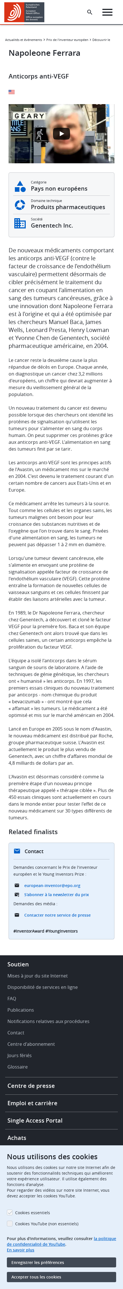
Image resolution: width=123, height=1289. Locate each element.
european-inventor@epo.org (52, 885)
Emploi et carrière (32, 1103)
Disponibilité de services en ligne (42, 987)
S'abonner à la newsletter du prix (56, 894)
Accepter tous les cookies (36, 1277)
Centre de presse (31, 1086)
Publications (20, 1010)
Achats (16, 1138)
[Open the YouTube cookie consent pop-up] (61, 133)
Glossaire (17, 1067)
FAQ (11, 998)
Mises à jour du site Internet (37, 976)
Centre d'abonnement (31, 1044)
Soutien (18, 964)
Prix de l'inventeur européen (67, 40)
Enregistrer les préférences (37, 1262)
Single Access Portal (35, 1120)
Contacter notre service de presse (57, 915)
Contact (15, 1033)
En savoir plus (20, 1250)
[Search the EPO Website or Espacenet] (90, 12)
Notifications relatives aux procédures (48, 1021)
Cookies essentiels (32, 1212)
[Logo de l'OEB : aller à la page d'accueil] (26, 12)
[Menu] (107, 12)
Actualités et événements (23, 40)
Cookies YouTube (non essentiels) (46, 1223)
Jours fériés (19, 1055)
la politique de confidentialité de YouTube (61, 1241)
